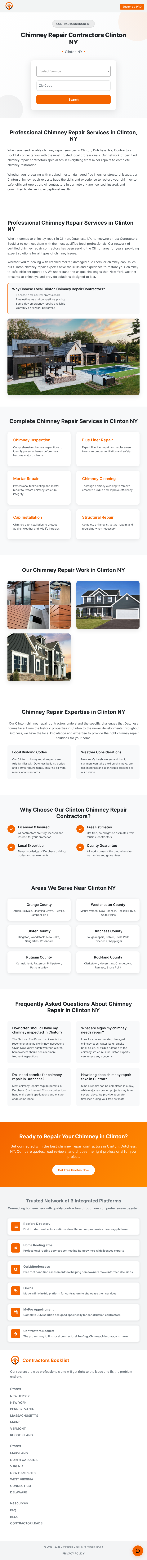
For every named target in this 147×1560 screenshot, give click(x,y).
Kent (29, 963)
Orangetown (123, 963)
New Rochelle (107, 910)
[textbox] (73, 71)
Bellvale (27, 910)
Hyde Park (122, 937)
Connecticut (21, 1486)
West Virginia (21, 1479)
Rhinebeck (100, 941)
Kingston (23, 937)
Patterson (39, 963)
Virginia (17, 1466)
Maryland (19, 1453)
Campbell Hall (39, 914)
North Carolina (24, 1460)
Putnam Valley (39, 967)
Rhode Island (21, 1435)
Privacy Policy (73, 1553)
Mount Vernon (89, 910)
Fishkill (110, 937)
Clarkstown (91, 963)
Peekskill (123, 910)
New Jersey (20, 1396)
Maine (15, 1422)
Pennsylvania (22, 1409)
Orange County (39, 905)
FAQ (13, 1510)
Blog (14, 1517)
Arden (17, 910)
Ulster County (39, 931)
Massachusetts (24, 1415)
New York (18, 1402)
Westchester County (108, 905)
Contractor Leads (26, 1523)
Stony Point (114, 967)
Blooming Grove (43, 910)
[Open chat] (137, 1550)
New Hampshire (23, 1473)
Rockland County (108, 957)
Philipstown (54, 963)
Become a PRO (132, 6)
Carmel (20, 963)
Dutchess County (108, 931)
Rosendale (46, 941)
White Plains (108, 914)
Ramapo (100, 967)
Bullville (59, 910)
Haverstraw (107, 963)
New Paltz (52, 937)
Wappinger (115, 941)
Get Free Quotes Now (73, 1170)
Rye (132, 910)
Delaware (18, 1492)
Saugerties (31, 941)
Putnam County (39, 957)
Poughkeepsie (95, 937)
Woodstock (38, 937)
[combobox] (73, 71)
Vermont (18, 1428)
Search (74, 99)
